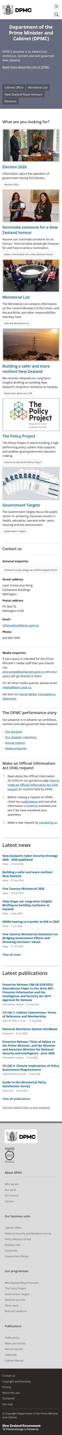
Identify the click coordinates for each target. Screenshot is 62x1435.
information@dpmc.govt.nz (20, 625)
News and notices (15, 1343)
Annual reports (15, 743)
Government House (16, 1256)
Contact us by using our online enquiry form (30, 570)
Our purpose (13, 731)
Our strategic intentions (21, 737)
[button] (56, 14)
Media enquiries (16, 748)
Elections (10, 101)
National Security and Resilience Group (28, 1233)
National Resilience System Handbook (29, 1029)
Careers (9, 1201)
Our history (11, 1195)
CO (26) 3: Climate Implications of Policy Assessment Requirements (30, 1067)
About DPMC (13, 1172)
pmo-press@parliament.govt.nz (23, 672)
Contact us (8, 1375)
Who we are (12, 1184)
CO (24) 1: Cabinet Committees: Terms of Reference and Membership (29, 1014)
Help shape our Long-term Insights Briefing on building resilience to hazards (27, 905)
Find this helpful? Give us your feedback (26, 1107)
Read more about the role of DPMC (25, 67)
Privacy (6, 1387)
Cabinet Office (13, 87)
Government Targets (17, 1294)
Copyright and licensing (16, 1381)
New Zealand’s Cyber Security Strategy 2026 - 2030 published (30, 857)
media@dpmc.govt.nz (16, 687)
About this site (11, 1393)
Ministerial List (38, 87)
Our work (10, 1190)
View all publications (16, 1099)
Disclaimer (8, 1398)
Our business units (17, 1216)
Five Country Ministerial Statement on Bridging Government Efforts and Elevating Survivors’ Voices (30, 938)
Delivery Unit (12, 1245)
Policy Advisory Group (18, 1239)
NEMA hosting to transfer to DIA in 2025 (30, 922)
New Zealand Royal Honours (23, 94)
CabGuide (11, 1355)
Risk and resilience (16, 1311)
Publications (13, 1326)
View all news (11, 954)
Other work (11, 1305)
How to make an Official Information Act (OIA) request (33, 785)
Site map (7, 1404)
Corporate (11, 1250)
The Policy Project (15, 1288)
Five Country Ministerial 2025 (23, 889)
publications (30, 801)
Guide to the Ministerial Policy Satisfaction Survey (24, 1084)
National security (15, 1300)
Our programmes (16, 1271)
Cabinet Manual (14, 1360)
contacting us (48, 822)
